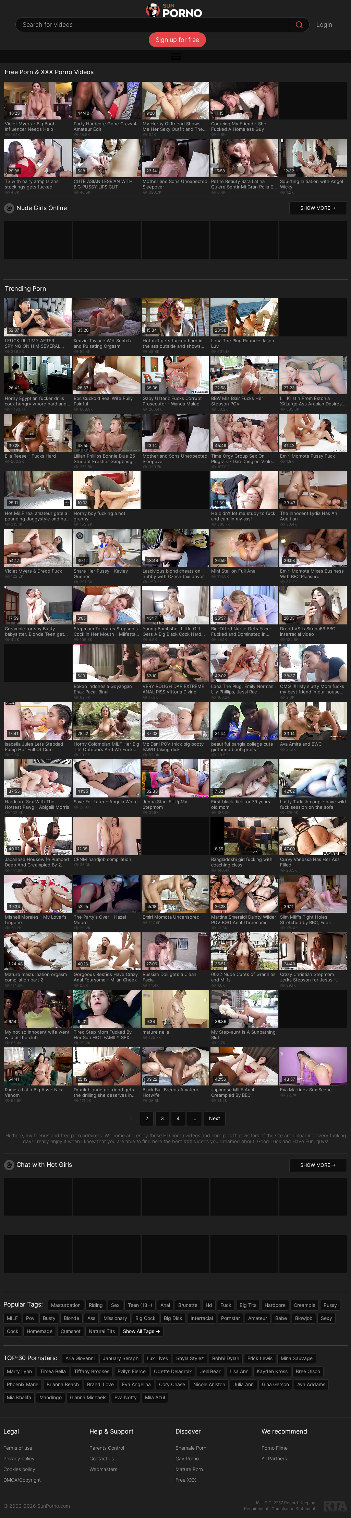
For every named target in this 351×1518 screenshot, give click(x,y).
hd (209, 1305)
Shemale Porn (191, 1448)
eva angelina (136, 1384)
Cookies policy (19, 1469)
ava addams (311, 1384)
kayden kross (272, 1371)
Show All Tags (138, 1331)
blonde (71, 1318)
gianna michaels (88, 1397)
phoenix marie (22, 1384)
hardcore (275, 1305)
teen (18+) (140, 1305)
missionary (115, 1318)
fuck (225, 1305)
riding (96, 1305)
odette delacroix (173, 1371)
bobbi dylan (225, 1358)
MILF (12, 1318)
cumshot (71, 1331)
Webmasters (103, 1469)
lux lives (157, 1358)
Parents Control (106, 1448)
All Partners (274, 1458)
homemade (39, 1331)
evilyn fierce (132, 1371)
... (194, 1118)
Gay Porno (187, 1458)
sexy (326, 1318)
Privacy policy (19, 1458)
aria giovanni (80, 1358)
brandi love (100, 1384)
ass (91, 1318)
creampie (304, 1305)
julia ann (243, 1384)
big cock (145, 1318)
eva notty (125, 1397)
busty (49, 1318)
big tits (248, 1305)
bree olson (308, 1371)
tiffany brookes (91, 1371)
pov (30, 1318)
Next (214, 1118)
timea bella (53, 1371)
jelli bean (210, 1371)
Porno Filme (275, 1448)
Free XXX (186, 1480)
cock (13, 1331)
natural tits (102, 1331)
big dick (173, 1318)
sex (115, 1305)
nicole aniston (209, 1384)
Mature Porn (189, 1469)
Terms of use (17, 1448)
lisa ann (239, 1371)
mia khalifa (19, 1397)
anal (165, 1305)
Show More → (318, 208)
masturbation (66, 1305)
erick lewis (260, 1358)
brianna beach (63, 1384)
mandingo (50, 1397)
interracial (202, 1318)
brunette (187, 1305)
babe (281, 1318)
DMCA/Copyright (22, 1480)
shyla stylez (190, 1358)
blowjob (304, 1318)
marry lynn (19, 1371)
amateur (257, 1318)
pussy (330, 1305)
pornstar (230, 1318)
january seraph (120, 1358)
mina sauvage (297, 1358)
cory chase (172, 1384)
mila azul (155, 1397)
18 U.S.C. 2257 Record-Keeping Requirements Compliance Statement (279, 1505)
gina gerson (275, 1384)
